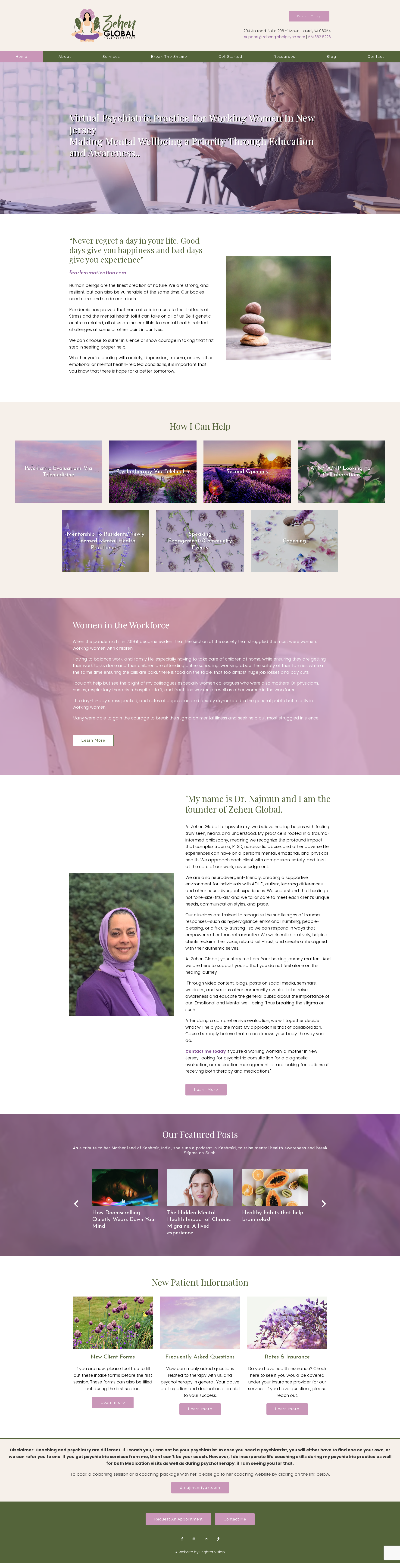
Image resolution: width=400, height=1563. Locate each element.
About (65, 57)
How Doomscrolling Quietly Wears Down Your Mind (124, 1219)
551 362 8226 (319, 37)
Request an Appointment (178, 1519)
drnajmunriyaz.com (200, 1487)
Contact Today (309, 16)
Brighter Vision (212, 1552)
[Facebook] (182, 1539)
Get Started (230, 57)
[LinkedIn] (206, 1539)
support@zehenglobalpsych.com (274, 37)
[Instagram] (194, 1539)
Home (21, 57)
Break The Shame (169, 57)
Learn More (93, 740)
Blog (331, 57)
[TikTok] (218, 1539)
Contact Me (235, 1519)
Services (111, 57)
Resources (284, 57)
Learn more (113, 1402)
